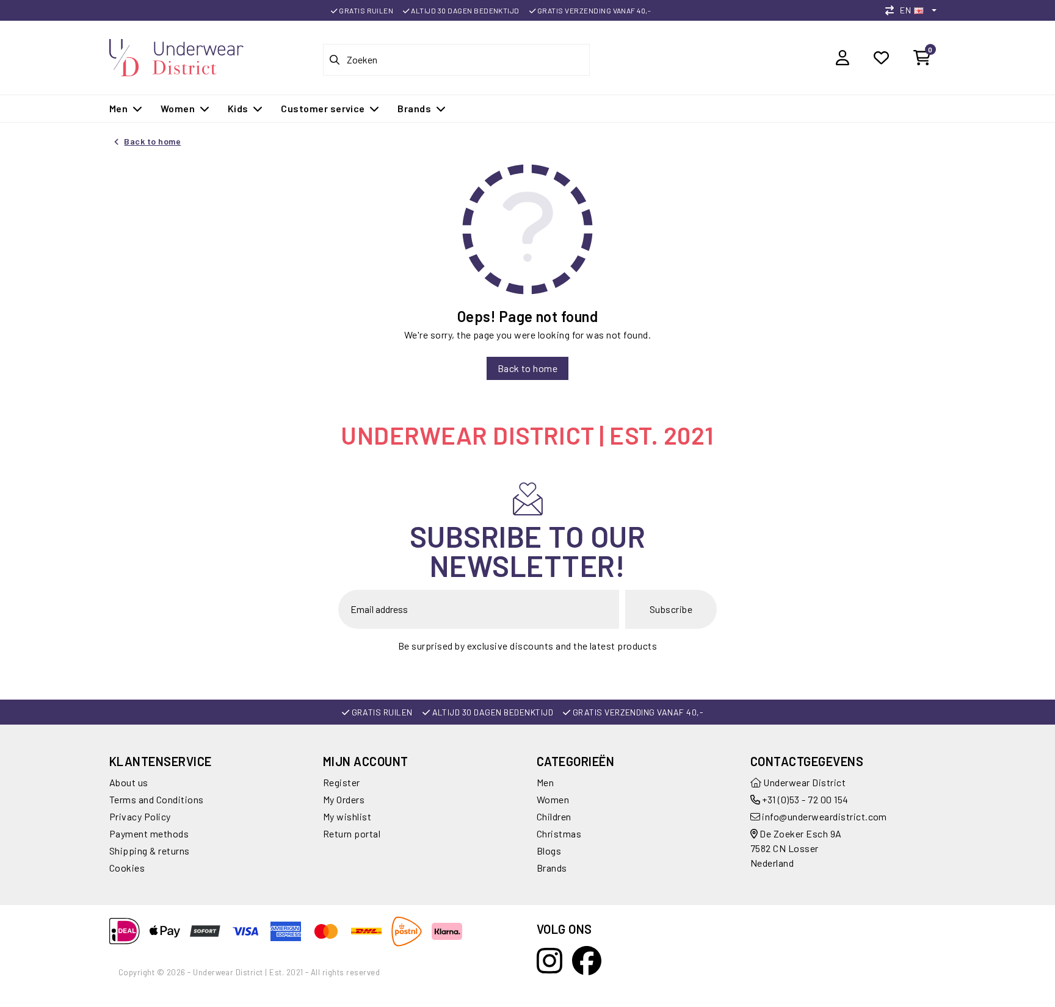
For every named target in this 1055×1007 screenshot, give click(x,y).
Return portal (351, 833)
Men (545, 782)
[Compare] (892, 10)
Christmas (559, 833)
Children (554, 816)
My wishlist (347, 816)
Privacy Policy (140, 816)
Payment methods (149, 833)
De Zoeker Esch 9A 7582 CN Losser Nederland (796, 848)
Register (341, 782)
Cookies (127, 867)
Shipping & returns (149, 850)
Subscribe (671, 609)
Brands (552, 867)
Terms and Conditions (156, 799)
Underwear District (803, 782)
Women (553, 799)
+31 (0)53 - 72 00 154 (804, 799)
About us (128, 782)
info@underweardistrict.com (824, 816)
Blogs (549, 850)
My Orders (343, 799)
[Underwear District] (176, 56)
